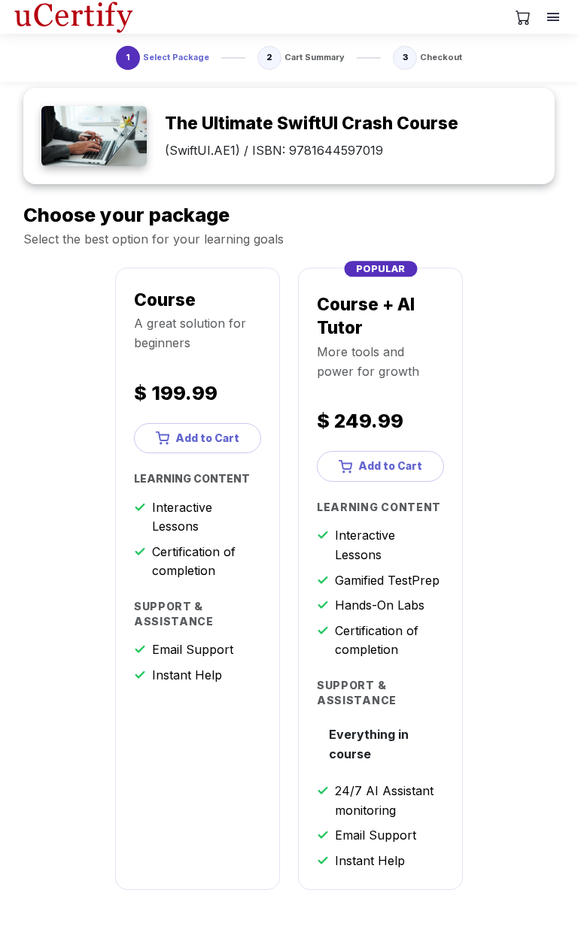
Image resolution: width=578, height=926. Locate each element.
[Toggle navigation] (554, 17)
